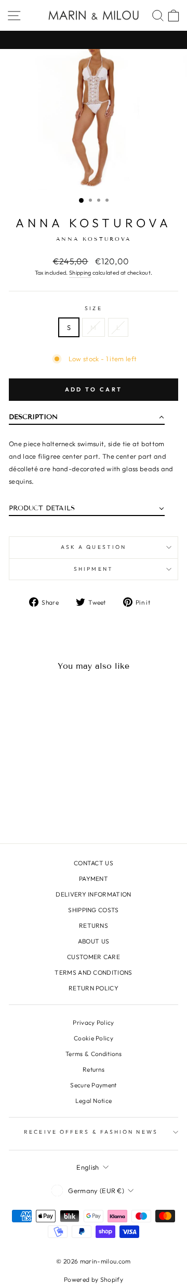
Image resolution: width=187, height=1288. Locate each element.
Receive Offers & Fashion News (91, 1131)
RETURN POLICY (93, 988)
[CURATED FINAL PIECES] (93, 40)
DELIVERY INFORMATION (93, 894)
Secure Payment (93, 1085)
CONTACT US (93, 863)
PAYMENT (93, 878)
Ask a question (93, 547)
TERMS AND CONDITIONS (93, 972)
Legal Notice (93, 1101)
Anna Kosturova (93, 222)
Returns (93, 1069)
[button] (87, 419)
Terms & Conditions (93, 1054)
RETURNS (93, 925)
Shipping (80, 272)
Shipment (93, 569)
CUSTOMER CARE (93, 957)
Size (93, 308)
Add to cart (93, 389)
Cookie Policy (93, 1038)
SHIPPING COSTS (93, 910)
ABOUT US (94, 941)
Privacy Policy (93, 1022)
